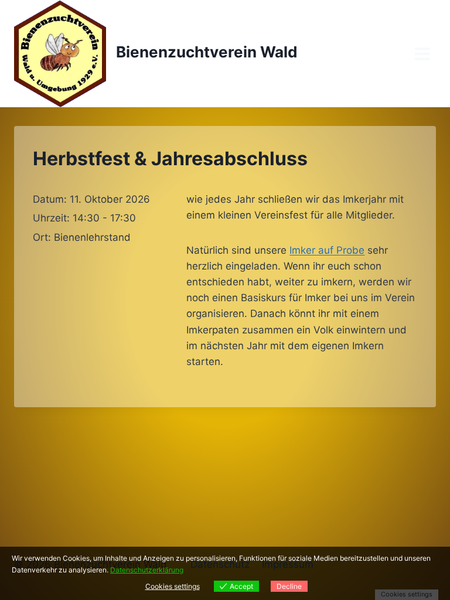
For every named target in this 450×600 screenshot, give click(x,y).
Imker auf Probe (326, 250)
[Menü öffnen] (422, 54)
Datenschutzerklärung (146, 569)
